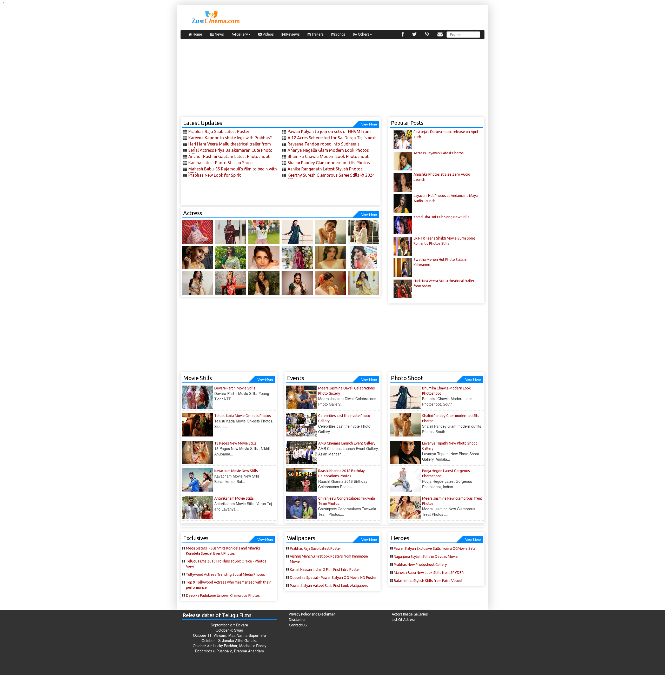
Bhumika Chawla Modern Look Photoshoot (328, 156)
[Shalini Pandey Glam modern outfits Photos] (330, 232)
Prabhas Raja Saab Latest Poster (218, 131)
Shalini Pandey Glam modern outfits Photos (329, 162)
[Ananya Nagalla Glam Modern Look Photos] (264, 232)
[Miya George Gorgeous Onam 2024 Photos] (330, 283)
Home (197, 34)
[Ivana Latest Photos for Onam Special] (230, 257)
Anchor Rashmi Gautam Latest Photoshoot (229, 156)
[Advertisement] (332, 80)
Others (363, 34)
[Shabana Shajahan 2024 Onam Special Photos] (363, 283)
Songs (340, 34)
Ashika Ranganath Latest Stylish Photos (325, 169)
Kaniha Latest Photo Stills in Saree (220, 162)
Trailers (317, 34)
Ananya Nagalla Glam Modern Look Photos (328, 150)
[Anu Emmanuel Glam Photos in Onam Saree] (363, 257)
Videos (268, 34)
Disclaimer (297, 620)
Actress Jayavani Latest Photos (439, 153)
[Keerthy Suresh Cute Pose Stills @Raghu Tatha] (230, 283)
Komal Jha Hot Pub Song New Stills (441, 217)
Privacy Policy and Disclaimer (312, 614)
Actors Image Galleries (410, 614)
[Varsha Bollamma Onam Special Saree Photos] (197, 283)
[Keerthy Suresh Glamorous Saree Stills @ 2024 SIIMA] (197, 257)
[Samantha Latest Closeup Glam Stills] (264, 257)
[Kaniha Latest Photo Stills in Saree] (230, 232)
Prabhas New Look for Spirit (214, 175)
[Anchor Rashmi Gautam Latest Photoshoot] (197, 232)
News (219, 34)
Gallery (242, 34)
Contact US (298, 625)
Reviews (292, 34)
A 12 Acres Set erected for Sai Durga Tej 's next (332, 137)
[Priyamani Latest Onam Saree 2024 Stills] (297, 283)
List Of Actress (404, 620)
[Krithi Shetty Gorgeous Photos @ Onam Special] (330, 257)
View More (369, 124)
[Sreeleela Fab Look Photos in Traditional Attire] (297, 257)
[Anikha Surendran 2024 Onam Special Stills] (264, 283)
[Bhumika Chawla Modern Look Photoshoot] (297, 232)
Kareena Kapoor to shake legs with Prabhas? (230, 137)
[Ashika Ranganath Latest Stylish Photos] (363, 232)
